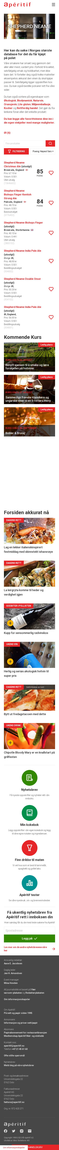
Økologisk (10, 100)
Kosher (8, 108)
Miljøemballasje (41, 104)
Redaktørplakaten (34, 993)
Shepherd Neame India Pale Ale (22, 250)
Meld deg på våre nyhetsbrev (19, 1065)
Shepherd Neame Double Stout (22, 278)
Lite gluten (24, 104)
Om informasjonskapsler (17, 999)
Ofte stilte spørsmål (14, 1055)
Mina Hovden (11, 983)
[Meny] (53, 4)
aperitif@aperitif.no (14, 1045)
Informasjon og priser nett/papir (21, 1023)
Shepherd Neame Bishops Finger (23, 222)
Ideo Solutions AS (21, 1140)
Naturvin (38, 100)
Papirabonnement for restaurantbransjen (25, 1032)
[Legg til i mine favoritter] (51, 173)
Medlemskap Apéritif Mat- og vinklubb (24, 1036)
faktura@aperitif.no (14, 1102)
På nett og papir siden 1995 (18, 1013)
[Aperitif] (17, 5)
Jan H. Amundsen (13, 973)
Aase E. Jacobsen (13, 963)
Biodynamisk (24, 100)
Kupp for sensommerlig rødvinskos (26, 633)
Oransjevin (10, 104)
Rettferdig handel (27, 108)
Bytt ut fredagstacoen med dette (25, 714)
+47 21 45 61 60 (20, 1049)
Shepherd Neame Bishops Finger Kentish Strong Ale (17, 194)
